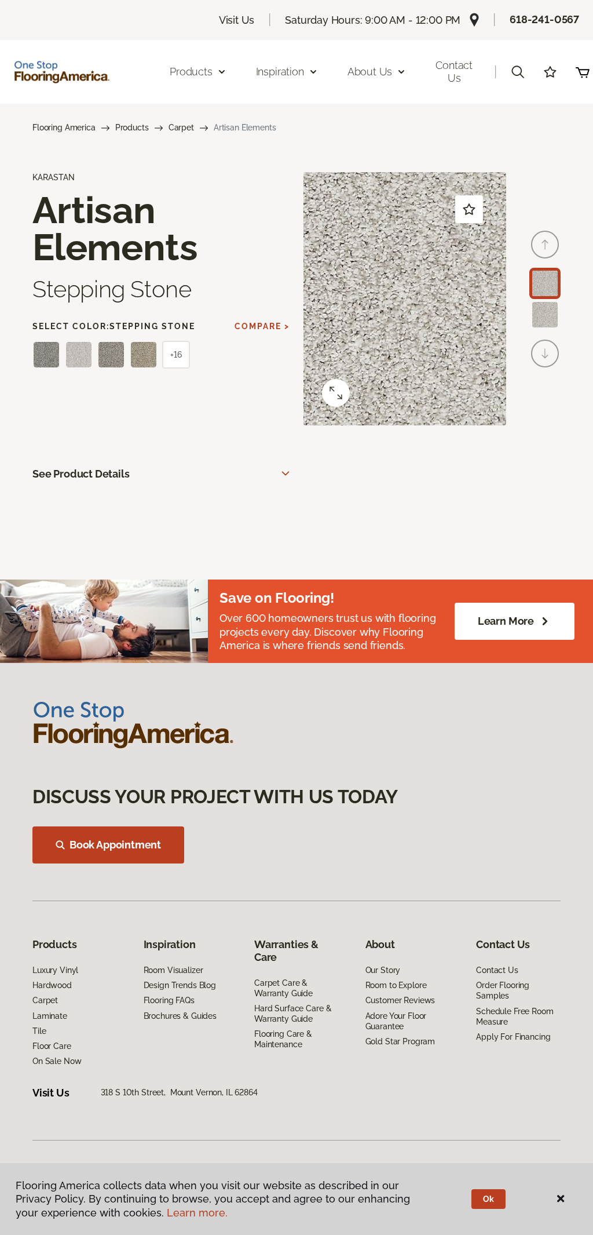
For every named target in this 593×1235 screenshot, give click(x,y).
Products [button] (191, 71)
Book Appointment (115, 845)
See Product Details (81, 474)
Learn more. (197, 1213)
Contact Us (454, 71)
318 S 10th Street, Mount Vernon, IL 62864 (179, 1092)
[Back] (545, 244)
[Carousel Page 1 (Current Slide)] (545, 283)
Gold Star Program (400, 1041)
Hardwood (52, 985)
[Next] (545, 353)
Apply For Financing (513, 1036)
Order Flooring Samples (502, 990)
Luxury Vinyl (55, 970)
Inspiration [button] (280, 71)
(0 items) (583, 72)
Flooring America (64, 127)
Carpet (181, 127)
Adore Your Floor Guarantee (396, 1021)
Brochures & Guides (180, 1016)
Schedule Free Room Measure (514, 1016)
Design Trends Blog (180, 985)
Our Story (383, 970)
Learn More (506, 621)
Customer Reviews (400, 1000)
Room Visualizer (173, 970)
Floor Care (51, 1046)
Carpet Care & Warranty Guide (283, 988)
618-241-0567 (544, 19)
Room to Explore (396, 985)
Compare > (262, 326)
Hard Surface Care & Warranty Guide (292, 1013)
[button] (517, 71)
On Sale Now (56, 1061)
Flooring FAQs (169, 1000)
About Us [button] (370, 71)
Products (132, 127)
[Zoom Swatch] (336, 393)
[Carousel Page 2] (545, 314)
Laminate (49, 1016)
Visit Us (237, 20)
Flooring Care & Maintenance (283, 1039)
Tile (39, 1031)
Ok (488, 1199)
